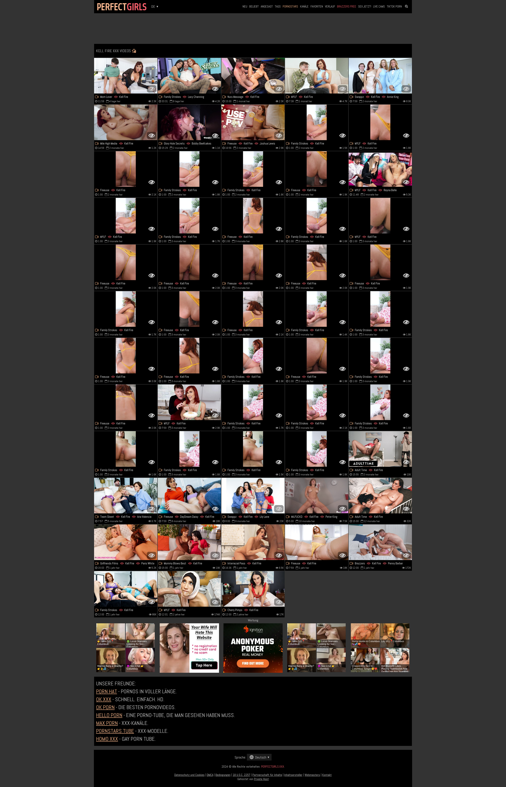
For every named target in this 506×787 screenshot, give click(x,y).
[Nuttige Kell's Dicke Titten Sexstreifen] (253, 169)
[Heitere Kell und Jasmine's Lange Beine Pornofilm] (125, 589)
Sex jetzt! (364, 6)
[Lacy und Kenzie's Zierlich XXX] (189, 76)
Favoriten (317, 6)
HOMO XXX (107, 738)
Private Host (261, 779)
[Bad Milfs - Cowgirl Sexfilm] (125, 495)
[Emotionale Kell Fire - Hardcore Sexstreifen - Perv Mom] (125, 449)
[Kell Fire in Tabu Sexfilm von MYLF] (125, 215)
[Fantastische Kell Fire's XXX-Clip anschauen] (316, 215)
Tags (278, 6)
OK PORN (105, 707)
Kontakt (327, 775)
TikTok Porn (394, 6)
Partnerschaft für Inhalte (267, 775)
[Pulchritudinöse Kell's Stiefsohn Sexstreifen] (253, 309)
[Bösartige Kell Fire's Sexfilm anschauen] (380, 449)
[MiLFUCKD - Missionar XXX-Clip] (316, 495)
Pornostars (290, 6)
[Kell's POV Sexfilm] (253, 215)
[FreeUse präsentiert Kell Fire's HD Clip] (189, 262)
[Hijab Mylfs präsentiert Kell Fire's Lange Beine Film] (189, 589)
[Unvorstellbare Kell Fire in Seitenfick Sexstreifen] (189, 402)
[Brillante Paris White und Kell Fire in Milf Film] (125, 542)
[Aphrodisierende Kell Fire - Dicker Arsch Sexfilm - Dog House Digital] (125, 122)
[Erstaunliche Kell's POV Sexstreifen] (380, 215)
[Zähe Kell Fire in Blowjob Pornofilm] (189, 355)
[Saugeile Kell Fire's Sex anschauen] (253, 355)
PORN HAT (106, 691)
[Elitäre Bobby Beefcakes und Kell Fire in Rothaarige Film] (189, 122)
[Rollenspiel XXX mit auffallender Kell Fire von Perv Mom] (316, 449)
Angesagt (267, 6)
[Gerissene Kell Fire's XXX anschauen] (316, 402)
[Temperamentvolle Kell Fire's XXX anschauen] (253, 589)
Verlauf (330, 6)
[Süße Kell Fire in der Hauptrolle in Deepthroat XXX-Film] (253, 542)
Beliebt (254, 6)
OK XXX (103, 699)
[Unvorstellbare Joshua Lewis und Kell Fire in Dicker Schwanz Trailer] (253, 122)
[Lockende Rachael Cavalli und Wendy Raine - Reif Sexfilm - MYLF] (380, 169)
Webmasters (312, 775)
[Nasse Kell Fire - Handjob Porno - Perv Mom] (189, 169)
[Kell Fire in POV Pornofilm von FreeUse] (316, 262)
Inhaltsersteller (293, 775)
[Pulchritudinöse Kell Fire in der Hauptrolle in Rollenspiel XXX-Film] (189, 309)
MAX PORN (107, 723)
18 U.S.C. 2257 (241, 775)
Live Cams (379, 6)
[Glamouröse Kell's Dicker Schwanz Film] (125, 309)
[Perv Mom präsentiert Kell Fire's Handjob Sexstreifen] (189, 449)
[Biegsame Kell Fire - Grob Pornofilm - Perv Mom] (316, 309)
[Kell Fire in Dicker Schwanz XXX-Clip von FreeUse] (125, 355)
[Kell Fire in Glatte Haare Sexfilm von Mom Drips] (316, 76)
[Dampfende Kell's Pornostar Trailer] (316, 122)
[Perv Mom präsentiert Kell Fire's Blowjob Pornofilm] (380, 402)
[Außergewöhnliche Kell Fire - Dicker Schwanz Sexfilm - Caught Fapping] (380, 495)
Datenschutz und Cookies (189, 775)
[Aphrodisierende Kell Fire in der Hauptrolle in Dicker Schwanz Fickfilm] (125, 169)
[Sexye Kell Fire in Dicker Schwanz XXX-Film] (253, 262)
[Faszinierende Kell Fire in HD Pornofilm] (380, 262)
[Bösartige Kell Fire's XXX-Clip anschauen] (189, 215)
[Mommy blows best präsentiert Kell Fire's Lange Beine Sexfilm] (189, 542)
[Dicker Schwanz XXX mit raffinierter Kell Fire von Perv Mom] (253, 449)
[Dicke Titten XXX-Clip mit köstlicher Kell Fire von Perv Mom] (380, 309)
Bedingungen (222, 775)
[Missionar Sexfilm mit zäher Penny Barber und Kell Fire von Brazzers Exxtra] (380, 542)
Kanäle (304, 6)
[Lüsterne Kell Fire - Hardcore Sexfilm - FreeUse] (125, 402)
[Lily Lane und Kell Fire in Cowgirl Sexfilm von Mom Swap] (253, 495)
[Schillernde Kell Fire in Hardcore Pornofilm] (125, 262)
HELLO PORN (109, 715)
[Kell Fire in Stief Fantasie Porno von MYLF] (380, 122)
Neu (245, 6)
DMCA (210, 775)
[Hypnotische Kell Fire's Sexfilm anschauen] (316, 169)
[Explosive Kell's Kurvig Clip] (125, 76)
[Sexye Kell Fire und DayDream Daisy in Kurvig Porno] (189, 495)
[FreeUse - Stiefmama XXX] (316, 355)
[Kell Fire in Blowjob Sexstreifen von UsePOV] (316, 542)
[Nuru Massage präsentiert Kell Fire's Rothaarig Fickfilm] (253, 76)
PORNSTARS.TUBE (115, 730)
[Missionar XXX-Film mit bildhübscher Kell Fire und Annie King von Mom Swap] (380, 76)
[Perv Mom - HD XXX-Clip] (253, 402)
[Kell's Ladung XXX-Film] (380, 355)
